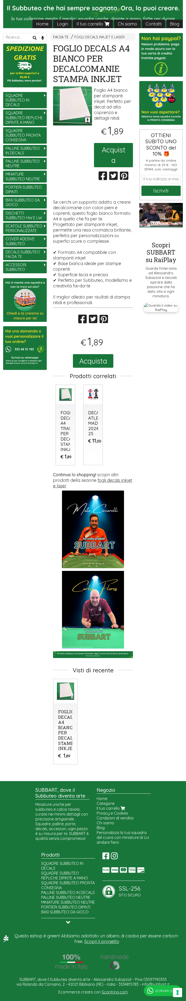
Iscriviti (161, 191)
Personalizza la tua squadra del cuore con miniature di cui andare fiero (123, 837)
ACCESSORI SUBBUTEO (16, 267)
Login (62, 24)
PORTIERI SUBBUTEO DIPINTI (24, 189)
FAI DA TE (61, 37)
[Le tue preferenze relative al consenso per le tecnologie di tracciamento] (177, 992)
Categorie (106, 803)
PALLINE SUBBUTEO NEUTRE (23, 163)
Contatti (154, 24)
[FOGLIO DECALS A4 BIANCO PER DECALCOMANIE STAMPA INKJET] (72, 105)
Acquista (113, 155)
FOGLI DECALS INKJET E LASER (99, 37)
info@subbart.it (156, 984)
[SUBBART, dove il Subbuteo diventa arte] (93, 14)
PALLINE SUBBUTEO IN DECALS (23, 150)
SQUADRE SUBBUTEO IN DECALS (17, 100)
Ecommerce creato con (93, 992)
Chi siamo (127, 24)
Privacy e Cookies (112, 813)
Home (42, 24)
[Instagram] (114, 857)
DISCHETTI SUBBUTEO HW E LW (24, 215)
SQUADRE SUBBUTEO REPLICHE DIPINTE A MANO (24, 117)
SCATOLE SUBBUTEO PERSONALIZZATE (24, 228)
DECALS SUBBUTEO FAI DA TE (23, 254)
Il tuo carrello (90, 24)
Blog (174, 24)
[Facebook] (105, 857)
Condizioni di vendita (115, 818)
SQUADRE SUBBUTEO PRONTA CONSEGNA (23, 135)
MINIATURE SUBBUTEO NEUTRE (23, 176)
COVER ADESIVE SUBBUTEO (20, 241)
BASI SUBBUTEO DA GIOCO (23, 202)
